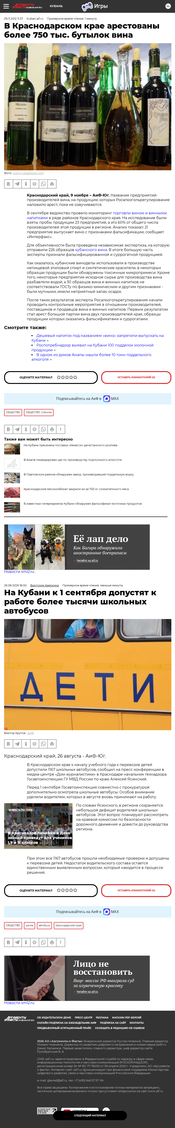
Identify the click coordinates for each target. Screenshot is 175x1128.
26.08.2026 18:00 (15, 585)
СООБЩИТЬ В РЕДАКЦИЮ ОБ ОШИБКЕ (120, 1028)
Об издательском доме (54, 1017)
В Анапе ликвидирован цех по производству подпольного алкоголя (73, 460)
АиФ (31, 733)
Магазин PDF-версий (126, 1017)
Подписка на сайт (113, 1022)
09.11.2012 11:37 (13, 18)
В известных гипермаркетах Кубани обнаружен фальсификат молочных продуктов (83, 503)
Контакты (137, 1022)
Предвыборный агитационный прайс (64, 1028)
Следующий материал (90, 1115)
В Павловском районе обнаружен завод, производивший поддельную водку (79, 474)
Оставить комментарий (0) (136, 377)
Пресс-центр (83, 1017)
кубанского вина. (91, 250)
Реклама (102, 1017)
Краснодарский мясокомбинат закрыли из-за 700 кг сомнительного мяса (76, 489)
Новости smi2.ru (19, 571)
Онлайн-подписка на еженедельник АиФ (66, 1022)
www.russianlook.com (28, 173)
